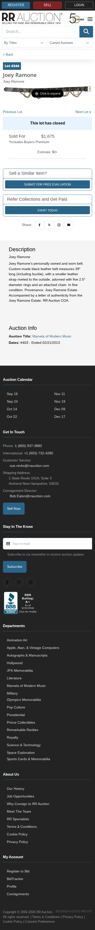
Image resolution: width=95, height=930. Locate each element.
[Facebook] (39, 225)
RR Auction (44, 912)
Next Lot (82, 112)
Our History (15, 789)
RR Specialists (18, 819)
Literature (14, 678)
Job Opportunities (20, 796)
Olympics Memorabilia (24, 700)
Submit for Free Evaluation (47, 184)
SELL (47, 5)
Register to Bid (18, 871)
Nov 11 (59, 394)
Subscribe (14, 567)
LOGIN (79, 5)
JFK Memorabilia (20, 670)
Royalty (12, 737)
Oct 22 (12, 417)
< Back (8, 54)
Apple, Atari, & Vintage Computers (33, 648)
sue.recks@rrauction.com (29, 466)
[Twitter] (49, 225)
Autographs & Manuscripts (27, 655)
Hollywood (15, 663)
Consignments (18, 894)
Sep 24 (12, 401)
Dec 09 (59, 409)
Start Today (47, 210)
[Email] (68, 225)
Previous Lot (12, 112)
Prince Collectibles (21, 722)
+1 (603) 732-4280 (38, 453)
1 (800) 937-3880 (28, 446)
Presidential (16, 715)
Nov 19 (59, 401)
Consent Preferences (40, 921)
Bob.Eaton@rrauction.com (30, 496)
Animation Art (17, 640)
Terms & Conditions (22, 827)
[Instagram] (59, 225)
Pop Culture (16, 707)
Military (12, 693)
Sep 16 (12, 394)
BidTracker (15, 879)
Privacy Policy (17, 842)
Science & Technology (24, 745)
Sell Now (13, 508)
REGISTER (16, 5)
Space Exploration (21, 753)
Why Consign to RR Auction (28, 804)
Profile (12, 886)
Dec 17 (59, 417)
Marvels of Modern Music (51, 336)
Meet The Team (19, 811)
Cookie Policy (17, 834)
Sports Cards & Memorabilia (28, 759)
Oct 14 (12, 409)
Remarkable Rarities (22, 730)
